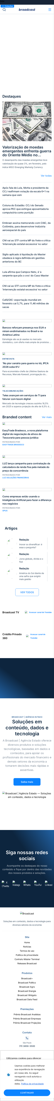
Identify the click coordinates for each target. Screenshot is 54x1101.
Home (27, 942)
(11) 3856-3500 (27, 1046)
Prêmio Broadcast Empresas (27, 1018)
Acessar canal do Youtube (40, 612)
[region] (27, 1079)
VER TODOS (27, 592)
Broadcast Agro (27, 987)
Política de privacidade (32, 1083)
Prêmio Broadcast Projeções (27, 1023)
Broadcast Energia (27, 991)
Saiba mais (27, 781)
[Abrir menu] (50, 9)
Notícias (27, 946)
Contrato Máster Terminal (27, 959)
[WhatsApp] (27, 884)
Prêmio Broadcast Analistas (27, 1014)
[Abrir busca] (10, 9)
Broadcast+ (27, 978)
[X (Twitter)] (5, 884)
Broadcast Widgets (27, 995)
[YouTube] (37, 884)
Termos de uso (27, 951)
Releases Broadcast (27, 963)
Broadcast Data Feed (27, 999)
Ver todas (46, 175)
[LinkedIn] (48, 884)
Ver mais (47, 417)
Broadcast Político (27, 982)
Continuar (27, 1092)
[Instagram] (16, 884)
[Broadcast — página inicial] (27, 913)
